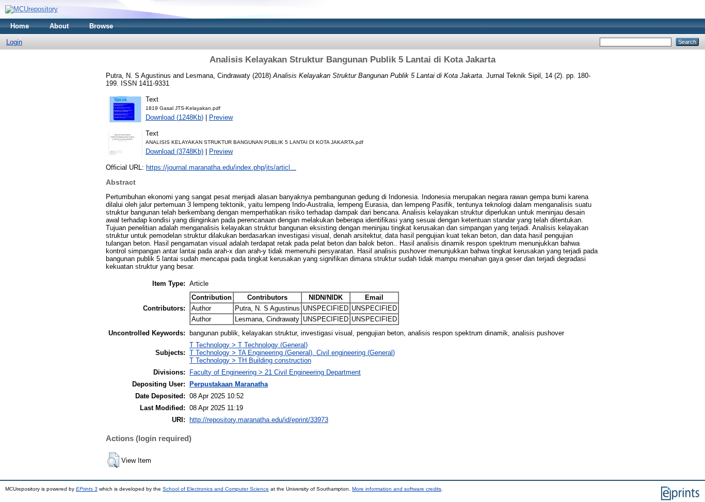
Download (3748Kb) (174, 151)
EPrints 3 (87, 489)
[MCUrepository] (31, 9)
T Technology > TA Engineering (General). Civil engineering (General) (292, 353)
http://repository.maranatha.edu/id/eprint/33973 (258, 420)
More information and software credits (396, 489)
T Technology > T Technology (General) (248, 345)
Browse (101, 26)
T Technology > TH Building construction (250, 360)
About (59, 26)
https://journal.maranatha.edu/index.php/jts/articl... (221, 167)
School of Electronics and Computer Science (216, 489)
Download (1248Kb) (174, 117)
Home (19, 26)
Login (14, 42)
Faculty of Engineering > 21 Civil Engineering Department (275, 372)
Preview (221, 117)
